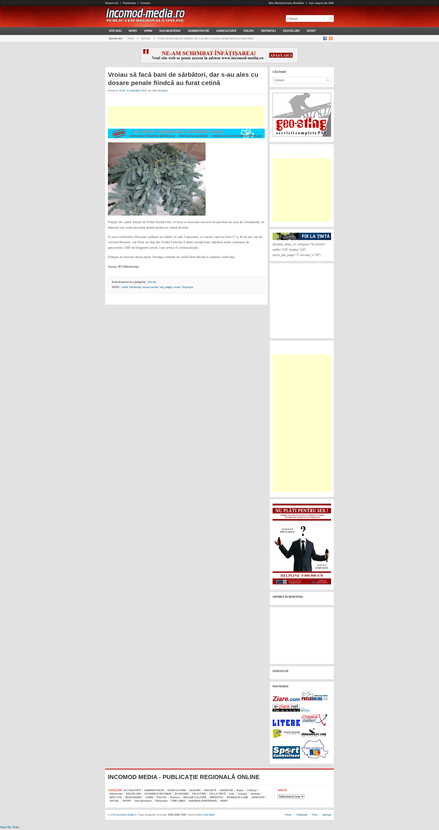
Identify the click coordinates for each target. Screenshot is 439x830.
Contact (145, 3)
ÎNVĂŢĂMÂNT (134, 797)
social (177, 287)
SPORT (311, 30)
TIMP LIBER (178, 800)
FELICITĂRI (199, 793)
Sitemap (326, 814)
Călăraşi (252, 790)
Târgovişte (187, 287)
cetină (124, 287)
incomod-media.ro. (126, 814)
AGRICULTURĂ (226, 30)
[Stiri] (305, 710)
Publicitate (129, 3)
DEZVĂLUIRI (291, 30)
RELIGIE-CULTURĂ (194, 797)
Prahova (175, 797)
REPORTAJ (268, 30)
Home (130, 38)
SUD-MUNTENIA (170, 30)
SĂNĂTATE (258, 797)
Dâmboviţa (135, 287)
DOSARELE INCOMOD (158, 793)
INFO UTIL (116, 797)
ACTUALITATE (132, 790)
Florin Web (208, 814)
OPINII (148, 30)
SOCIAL (145, 38)
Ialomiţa (255, 793)
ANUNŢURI (226, 790)
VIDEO (224, 800)
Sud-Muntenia (143, 800)
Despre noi (111, 3)
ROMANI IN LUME (237, 797)
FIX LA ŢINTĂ (217, 793)
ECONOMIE (182, 793)
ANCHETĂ (210, 790)
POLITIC (249, 30)
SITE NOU (115, 30)
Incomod (162, 90)
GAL (232, 793)
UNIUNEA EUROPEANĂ (203, 800)
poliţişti (168, 287)
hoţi (161, 287)
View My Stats (9, 827)
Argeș (240, 790)
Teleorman (161, 800)
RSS (314, 814)
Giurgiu (242, 793)
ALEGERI (195, 790)
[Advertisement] (186, 116)
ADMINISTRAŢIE (198, 30)
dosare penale (150, 287)
